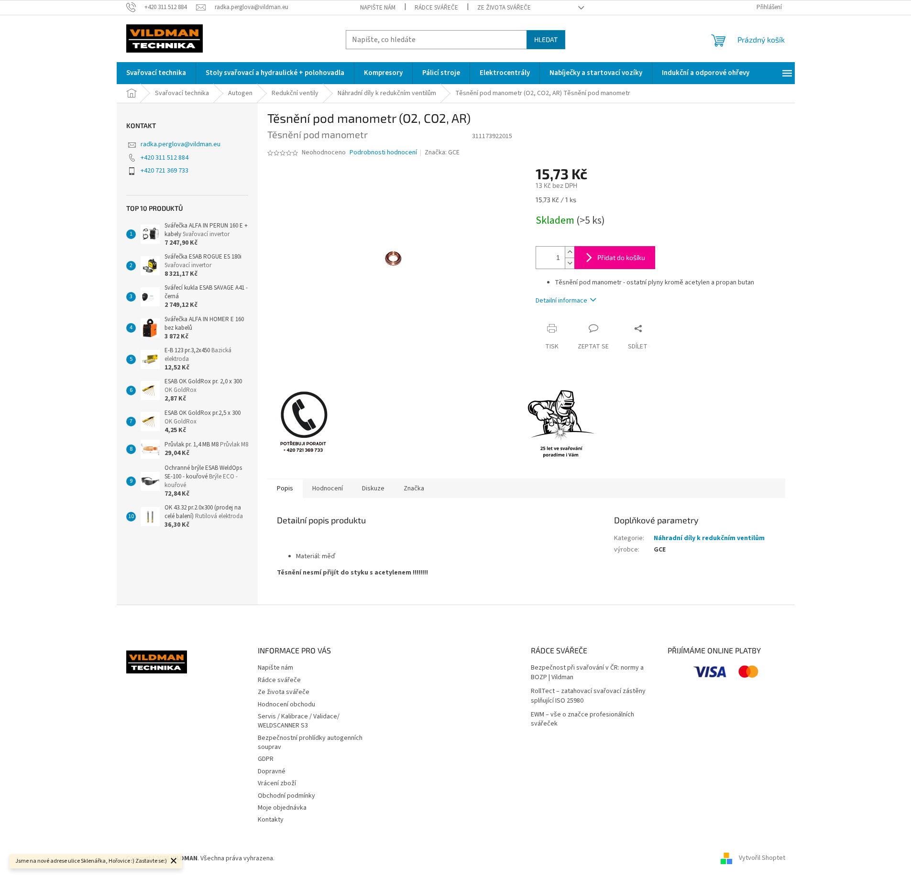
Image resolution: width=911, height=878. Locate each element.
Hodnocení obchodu (286, 704)
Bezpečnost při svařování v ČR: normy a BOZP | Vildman (587, 672)
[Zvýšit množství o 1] (569, 252)
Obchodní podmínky (286, 796)
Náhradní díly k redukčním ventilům (709, 538)
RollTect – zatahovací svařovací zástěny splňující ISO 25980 (588, 696)
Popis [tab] (285, 488)
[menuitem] (156, 73)
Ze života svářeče (504, 7)
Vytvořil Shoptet (762, 858)
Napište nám (377, 7)
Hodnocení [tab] (327, 488)
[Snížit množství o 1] (569, 263)
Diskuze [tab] (373, 488)
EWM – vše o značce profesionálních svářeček (582, 719)
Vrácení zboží (277, 783)
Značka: (442, 152)
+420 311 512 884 (164, 158)
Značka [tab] (414, 488)
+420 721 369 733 (164, 170)
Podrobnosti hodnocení (383, 152)
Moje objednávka (282, 808)
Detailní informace (561, 300)
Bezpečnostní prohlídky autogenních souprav (310, 742)
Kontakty (271, 819)
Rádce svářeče (436, 7)
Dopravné (271, 771)
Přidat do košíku (621, 257)
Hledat (546, 39)
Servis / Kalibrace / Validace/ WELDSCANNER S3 (299, 721)
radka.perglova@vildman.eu (180, 144)
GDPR (266, 759)
